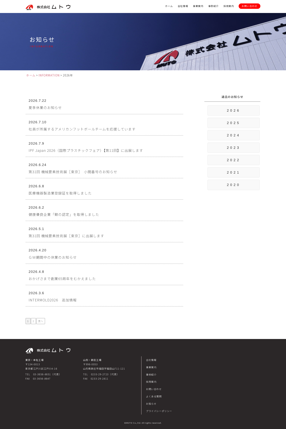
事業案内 (198, 6)
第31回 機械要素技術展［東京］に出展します (66, 235)
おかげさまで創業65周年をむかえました (62, 278)
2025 (233, 123)
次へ (40, 321)
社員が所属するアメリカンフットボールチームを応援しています (82, 129)
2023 (233, 148)
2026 (233, 110)
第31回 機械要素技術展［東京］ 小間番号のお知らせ (73, 171)
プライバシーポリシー (159, 411)
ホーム (169, 6)
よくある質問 (154, 396)
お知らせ (151, 403)
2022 (233, 160)
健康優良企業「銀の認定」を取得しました (64, 214)
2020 (233, 185)
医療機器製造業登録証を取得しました (60, 193)
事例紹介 (213, 6)
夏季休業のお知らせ (45, 107)
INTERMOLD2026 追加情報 (53, 299)
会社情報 (183, 6)
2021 (233, 172)
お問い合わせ (249, 6)
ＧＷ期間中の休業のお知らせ (53, 257)
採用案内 (228, 6)
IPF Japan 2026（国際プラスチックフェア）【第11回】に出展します (86, 150)
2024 (233, 135)
